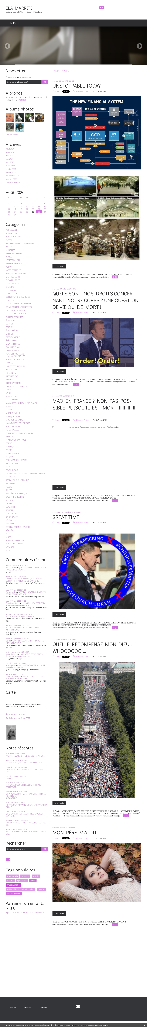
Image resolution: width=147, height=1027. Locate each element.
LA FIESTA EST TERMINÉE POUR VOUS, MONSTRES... (26, 677)
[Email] (101, 7)
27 (33, 212)
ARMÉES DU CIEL (13, 260)
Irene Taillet (11, 654)
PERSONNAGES (12, 430)
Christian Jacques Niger (16, 578)
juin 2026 (10, 156)
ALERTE (9, 240)
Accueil (13, 1007)
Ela (7, 616)
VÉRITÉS (9, 530)
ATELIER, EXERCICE (14, 263)
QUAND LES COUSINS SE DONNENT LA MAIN (25, 473)
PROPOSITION (12, 463)
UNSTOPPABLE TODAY (76, 85)
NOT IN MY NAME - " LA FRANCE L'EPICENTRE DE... (26, 824)
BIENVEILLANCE (13, 280)
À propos (43, 1007)
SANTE (9, 490)
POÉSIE (9, 443)
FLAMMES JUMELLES (15, 354)
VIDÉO (8, 537)
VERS (8, 534)
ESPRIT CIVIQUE (13, 337)
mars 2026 (10, 166)
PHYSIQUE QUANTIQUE (16, 440)
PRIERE (9, 450)
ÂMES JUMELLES (18, 356)
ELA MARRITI (19, 8)
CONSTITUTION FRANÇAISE (18, 297)
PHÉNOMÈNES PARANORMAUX (19, 433)
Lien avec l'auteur (82, 91)
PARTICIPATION (13, 426)
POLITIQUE (11, 447)
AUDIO (9, 267)
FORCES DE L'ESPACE (15, 359)
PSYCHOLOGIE (12, 470)
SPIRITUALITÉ (12, 517)
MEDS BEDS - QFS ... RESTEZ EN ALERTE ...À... (24, 762)
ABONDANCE (11, 230)
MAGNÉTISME (12, 396)
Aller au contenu (8, 2)
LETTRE (9, 390)
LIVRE (8, 393)
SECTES (9, 504)
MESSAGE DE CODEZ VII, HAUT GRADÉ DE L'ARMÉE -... (25, 666)
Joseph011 (10, 665)
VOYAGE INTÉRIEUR (14, 544)
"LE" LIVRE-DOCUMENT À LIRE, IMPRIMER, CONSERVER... (24, 786)
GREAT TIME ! (67, 517)
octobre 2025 (11, 179)
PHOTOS (9, 437)
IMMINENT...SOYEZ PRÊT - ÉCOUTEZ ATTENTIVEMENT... (25, 628)
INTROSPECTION (13, 383)
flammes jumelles (14, 893)
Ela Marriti (14, 23)
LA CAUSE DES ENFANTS (16, 386)
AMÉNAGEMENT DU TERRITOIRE (20, 243)
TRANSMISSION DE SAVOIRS (18, 527)
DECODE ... (10, 778)
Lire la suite (22, 100)
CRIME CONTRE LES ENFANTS (19, 307)
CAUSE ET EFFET (13, 284)
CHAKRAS (10, 287)
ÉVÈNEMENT (11, 341)
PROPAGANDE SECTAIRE (16, 460)
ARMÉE (9, 257)
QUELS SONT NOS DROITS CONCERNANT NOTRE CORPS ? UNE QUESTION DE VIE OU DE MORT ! (95, 300)
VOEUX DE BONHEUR (15, 540)
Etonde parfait (12, 603)
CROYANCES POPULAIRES (17, 314)
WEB (8, 550)
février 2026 (11, 169)
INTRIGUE (10, 380)
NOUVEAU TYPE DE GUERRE (18, 423)
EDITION (9, 327)
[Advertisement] (23, 953)
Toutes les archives (13, 183)
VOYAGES (10, 547)
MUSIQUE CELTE (13, 416)
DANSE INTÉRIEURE (14, 317)
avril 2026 (10, 162)
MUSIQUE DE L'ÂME (14, 420)
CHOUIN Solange (13, 676)
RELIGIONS (10, 483)
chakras (41, 889)
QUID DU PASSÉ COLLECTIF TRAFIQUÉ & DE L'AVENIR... (26, 568)
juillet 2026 (10, 152)
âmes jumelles (13, 885)
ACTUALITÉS (11, 233)
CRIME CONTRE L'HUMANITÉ (18, 304)
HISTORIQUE (11, 370)
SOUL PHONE (11, 514)
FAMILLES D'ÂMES (13, 347)
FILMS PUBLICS (12, 351)
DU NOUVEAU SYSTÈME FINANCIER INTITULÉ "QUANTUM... (26, 795)
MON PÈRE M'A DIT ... (76, 832)
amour (32, 880)
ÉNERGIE (9, 334)
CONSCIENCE (11, 294)
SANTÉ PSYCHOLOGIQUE (16, 493)
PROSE (8, 467)
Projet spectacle (12, 453)
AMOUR (9, 247)
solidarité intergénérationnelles (20, 889)
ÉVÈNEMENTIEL (13, 344)
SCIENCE (9, 500)
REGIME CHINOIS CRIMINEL (18, 480)
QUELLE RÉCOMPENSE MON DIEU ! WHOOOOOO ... (92, 647)
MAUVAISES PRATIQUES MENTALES (21, 403)
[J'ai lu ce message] (145, 1025)
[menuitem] (14, 23)
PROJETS (9, 457)
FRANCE (9, 363)
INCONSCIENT (12, 376)
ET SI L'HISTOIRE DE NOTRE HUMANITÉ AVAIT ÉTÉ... (26, 832)
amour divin (12, 876)
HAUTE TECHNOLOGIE (15, 366)
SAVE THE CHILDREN (15, 497)
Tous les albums (12, 135)
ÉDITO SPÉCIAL (12, 330)
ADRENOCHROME (13, 237)
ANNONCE (10, 250)
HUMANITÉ (11, 373)
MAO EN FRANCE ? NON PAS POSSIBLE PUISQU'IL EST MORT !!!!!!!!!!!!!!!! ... (95, 407)
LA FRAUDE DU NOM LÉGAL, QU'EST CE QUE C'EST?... (25, 770)
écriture (10, 880)
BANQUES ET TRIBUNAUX (17, 273)
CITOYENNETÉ (12, 290)
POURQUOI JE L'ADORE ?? (23, 616)
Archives (27, 1007)
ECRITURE (10, 324)
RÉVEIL (9, 487)
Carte (11, 692)
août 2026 (10, 149)
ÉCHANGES (10, 320)
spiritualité (22, 880)
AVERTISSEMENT (13, 270)
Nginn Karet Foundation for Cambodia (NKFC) (25, 912)
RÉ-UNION (10, 477)
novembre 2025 (12, 176)
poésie (36, 876)
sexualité (25, 876)
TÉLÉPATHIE (11, 520)
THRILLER (10, 524)
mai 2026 (9, 159)
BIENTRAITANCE (13, 277)
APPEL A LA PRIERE (14, 253)
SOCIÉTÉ (9, 510)
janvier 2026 (11, 172)
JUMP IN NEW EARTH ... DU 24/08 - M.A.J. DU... (25, 756)
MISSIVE (9, 410)
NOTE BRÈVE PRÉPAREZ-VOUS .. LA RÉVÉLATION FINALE (27, 806)
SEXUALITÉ (10, 507)
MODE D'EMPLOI (13, 413)
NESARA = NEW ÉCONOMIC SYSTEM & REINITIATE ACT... (26, 593)
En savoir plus (103, 1025)
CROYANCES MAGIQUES (16, 310)
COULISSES (10, 300)
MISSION (10, 406)
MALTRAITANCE (13, 400)
